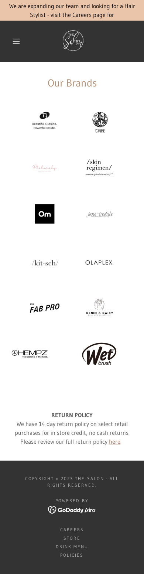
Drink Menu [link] (72, 546)
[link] (73, 41)
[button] (16, 41)
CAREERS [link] (71, 529)
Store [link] (72, 538)
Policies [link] (71, 555)
